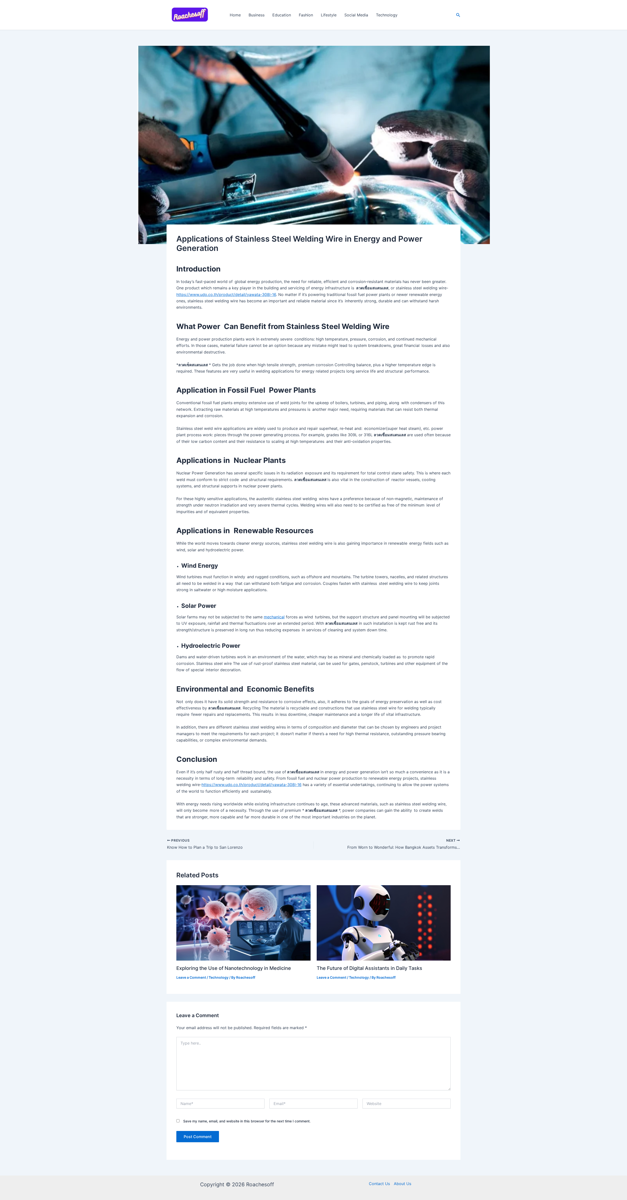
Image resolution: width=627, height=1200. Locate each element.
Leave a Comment (191, 977)
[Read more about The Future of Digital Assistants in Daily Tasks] (384, 922)
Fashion (306, 14)
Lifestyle (329, 14)
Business (257, 14)
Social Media (356, 14)
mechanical (274, 616)
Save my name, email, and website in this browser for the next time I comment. (247, 1121)
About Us (402, 1183)
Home (235, 14)
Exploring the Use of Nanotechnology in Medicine (233, 968)
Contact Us (379, 1183)
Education (281, 14)
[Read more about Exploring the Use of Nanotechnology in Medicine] (243, 922)
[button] (458, 15)
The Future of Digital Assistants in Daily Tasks (369, 968)
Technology (387, 14)
